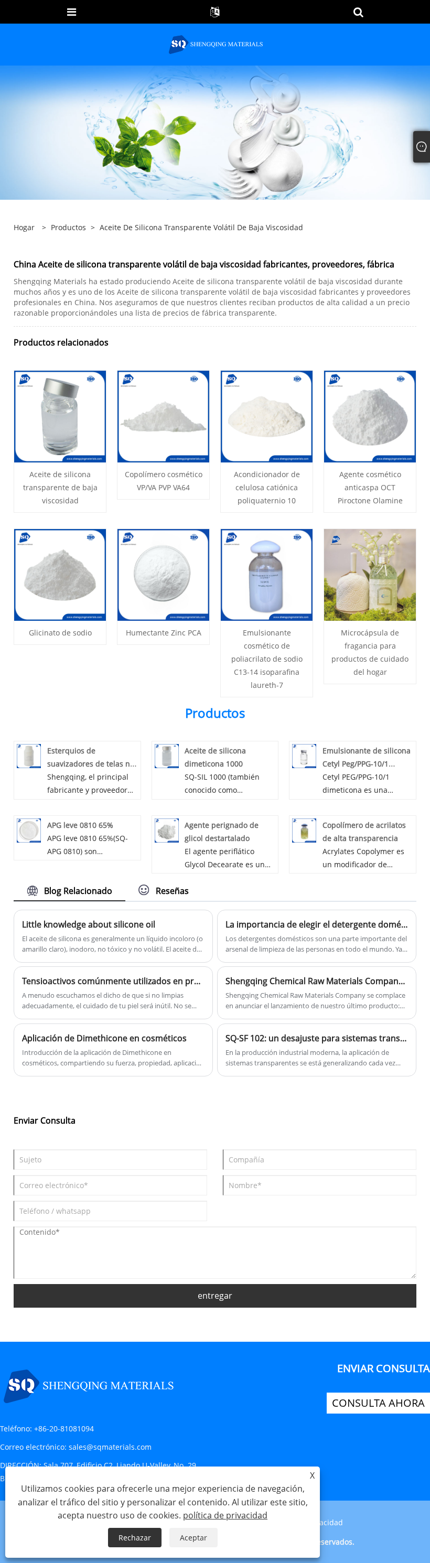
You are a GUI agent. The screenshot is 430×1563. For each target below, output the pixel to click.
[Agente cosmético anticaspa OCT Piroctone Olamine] (370, 416)
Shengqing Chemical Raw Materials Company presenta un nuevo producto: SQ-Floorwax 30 (316, 981)
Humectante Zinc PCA (163, 633)
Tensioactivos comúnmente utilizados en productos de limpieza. (113, 981)
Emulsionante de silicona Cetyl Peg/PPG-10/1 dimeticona (366, 764)
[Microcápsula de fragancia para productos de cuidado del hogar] (370, 574)
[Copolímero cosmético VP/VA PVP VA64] (163, 416)
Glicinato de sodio (60, 633)
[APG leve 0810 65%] (29, 829)
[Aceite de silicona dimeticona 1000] (167, 755)
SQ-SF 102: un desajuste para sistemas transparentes (316, 1038)
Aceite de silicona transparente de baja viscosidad (60, 487)
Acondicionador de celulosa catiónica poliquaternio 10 (267, 487)
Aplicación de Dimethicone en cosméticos (104, 1038)
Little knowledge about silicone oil (88, 924)
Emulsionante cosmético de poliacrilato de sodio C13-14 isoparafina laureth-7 (267, 659)
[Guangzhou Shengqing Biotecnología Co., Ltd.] (216, 44)
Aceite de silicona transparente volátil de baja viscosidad (201, 227)
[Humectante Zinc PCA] (163, 574)
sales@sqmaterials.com (110, 1447)
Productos (68, 227)
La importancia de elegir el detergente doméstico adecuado (316, 924)
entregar (215, 1295)
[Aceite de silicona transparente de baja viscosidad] (60, 416)
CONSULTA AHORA (378, 1403)
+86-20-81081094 (64, 1428)
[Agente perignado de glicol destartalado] (167, 829)
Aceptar (193, 1538)
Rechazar (135, 1538)
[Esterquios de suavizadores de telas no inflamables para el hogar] (29, 755)
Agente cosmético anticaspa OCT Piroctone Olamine (370, 487)
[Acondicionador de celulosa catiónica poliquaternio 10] (267, 416)
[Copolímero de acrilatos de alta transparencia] (304, 829)
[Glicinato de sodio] (60, 574)
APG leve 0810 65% (80, 825)
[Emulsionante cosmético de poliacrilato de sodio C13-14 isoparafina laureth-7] (267, 574)
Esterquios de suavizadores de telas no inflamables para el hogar (92, 764)
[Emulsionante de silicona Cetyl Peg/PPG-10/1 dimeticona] (304, 755)
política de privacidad (225, 1515)
